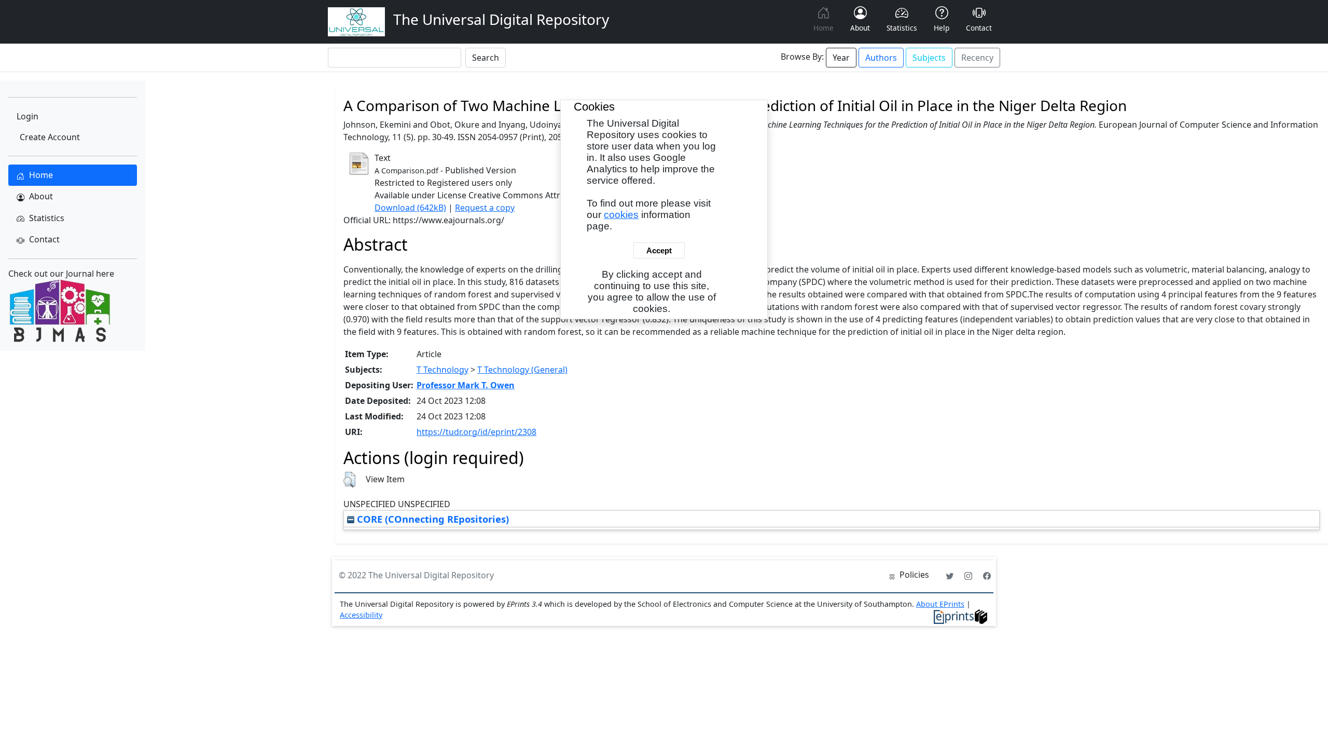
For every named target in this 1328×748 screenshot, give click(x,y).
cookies (621, 214)
